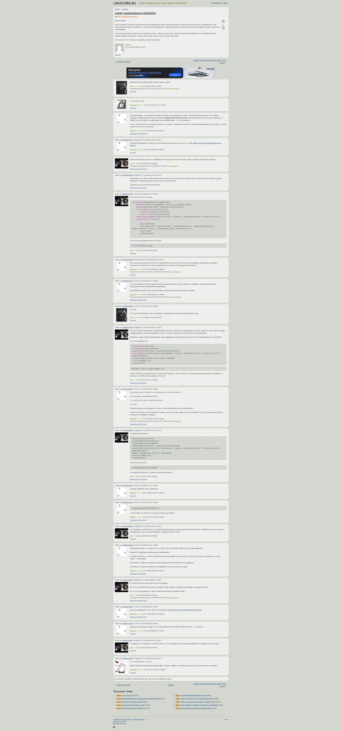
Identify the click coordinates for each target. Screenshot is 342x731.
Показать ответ (135, 188)
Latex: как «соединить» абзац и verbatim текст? (197, 702)
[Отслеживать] (223, 27)
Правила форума (126, 719)
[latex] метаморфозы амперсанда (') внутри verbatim (141, 699)
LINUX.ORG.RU (124, 3)
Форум (164, 3)
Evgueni (133, 131)
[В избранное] (223, 21)
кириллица (133, 17)
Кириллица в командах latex (132, 702)
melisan (128, 45)
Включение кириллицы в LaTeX (133, 705)
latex (119, 17)
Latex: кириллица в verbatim (135, 13)
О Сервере (116, 719)
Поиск (184, 3)
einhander (133, 670)
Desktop (125, 9)
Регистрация (216, 3)
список (222, 331)
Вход (225, 3)
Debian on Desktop (123, 62)
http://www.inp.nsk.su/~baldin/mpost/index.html (184, 610)
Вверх (226, 719)
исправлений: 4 (176, 297)
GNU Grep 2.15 (128, 695)
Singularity (134, 105)
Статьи (157, 3)
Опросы (171, 3)
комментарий (127, 140)
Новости (142, 3)
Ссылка (117, 55)
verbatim (125, 17)
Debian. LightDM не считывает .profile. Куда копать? (209, 62)
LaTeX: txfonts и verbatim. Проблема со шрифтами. (199, 705)
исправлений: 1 (174, 88)
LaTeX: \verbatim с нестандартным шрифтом (196, 699)
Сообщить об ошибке (119, 721)
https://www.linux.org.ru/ (120, 723)
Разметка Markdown (138, 719)
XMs (131, 86)
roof (131, 163)
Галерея (150, 3)
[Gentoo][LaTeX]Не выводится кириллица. (196, 708)
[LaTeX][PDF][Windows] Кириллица (193, 695)
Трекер (178, 3)
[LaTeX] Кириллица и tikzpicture (133, 708)
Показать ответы (135, 133)
